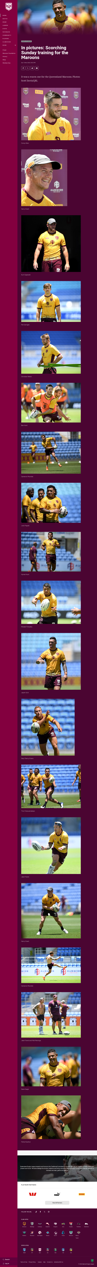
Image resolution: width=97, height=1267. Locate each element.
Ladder (5, 25)
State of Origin (26, 41)
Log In (7, 1263)
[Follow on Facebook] (40, 1211)
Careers (40, 1262)
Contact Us (50, 1262)
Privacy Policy (32, 1262)
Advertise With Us (58, 1262)
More (5, 45)
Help (44, 1262)
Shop (4, 60)
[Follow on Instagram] (48, 1211)
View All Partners (57, 1203)
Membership (6, 63)
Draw (5, 22)
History (5, 56)
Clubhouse (7, 42)
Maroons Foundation (9, 53)
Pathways (6, 32)
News (5, 15)
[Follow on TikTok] (36, 1211)
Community (7, 35)
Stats (5, 28)
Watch (5, 18)
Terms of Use (23, 1262)
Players (6, 38)
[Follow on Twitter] (44, 1211)
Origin (4, 50)
